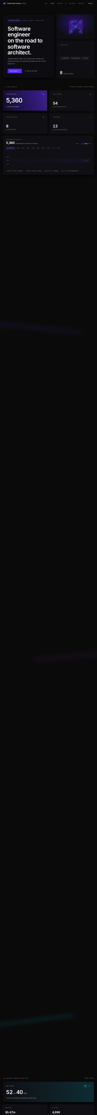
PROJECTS (72, 3)
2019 (53, 148)
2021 (43, 148)
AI (66, 3)
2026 (18, 148)
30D (89, 1086)
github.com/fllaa (32, 71)
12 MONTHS (10, 148)
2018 (58, 148)
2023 (33, 148)
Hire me (90, 3)
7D (85, 1086)
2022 (38, 148)
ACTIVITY (60, 3)
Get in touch (14, 71)
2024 (28, 148)
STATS (52, 3)
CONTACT (81, 3)
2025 (23, 148)
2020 (48, 148)
